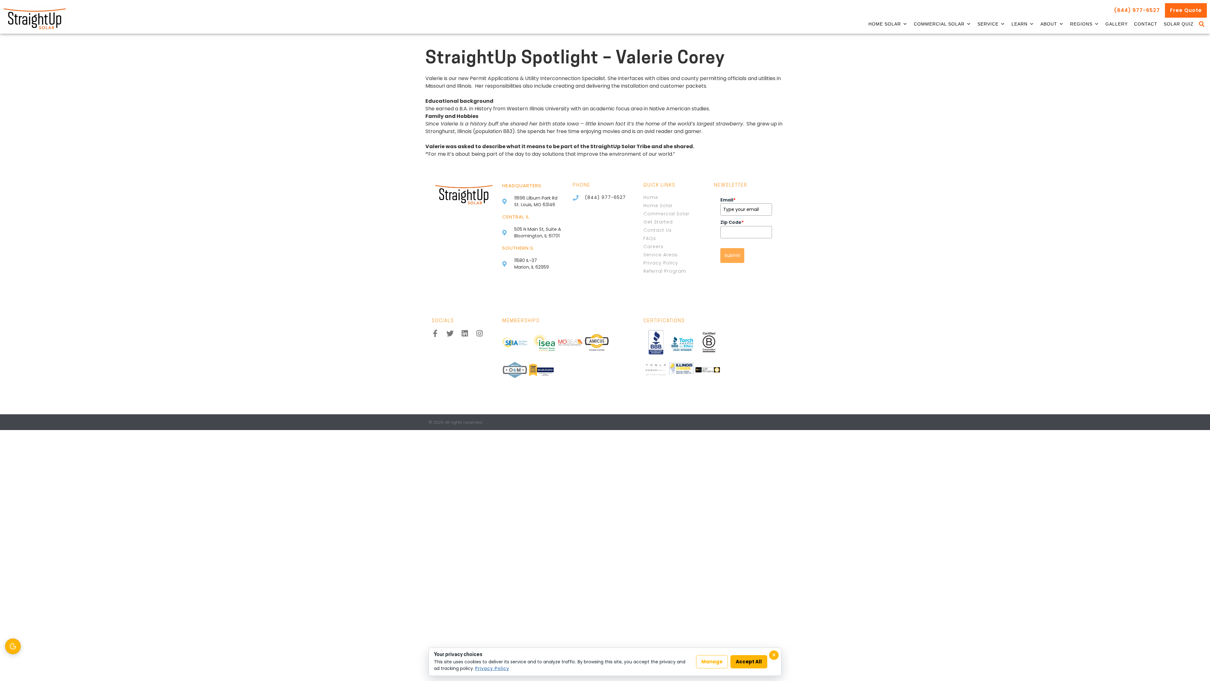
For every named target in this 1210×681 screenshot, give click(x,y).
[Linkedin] (465, 333)
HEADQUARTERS (521, 185)
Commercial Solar (939, 23)
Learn (1019, 23)
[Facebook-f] (435, 333)
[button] (1202, 24)
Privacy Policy (492, 668)
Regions (1081, 23)
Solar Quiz (1179, 23)
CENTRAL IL (515, 216)
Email (727, 200)
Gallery (1116, 23)
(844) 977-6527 (1137, 10)
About (1048, 23)
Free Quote (1186, 10)
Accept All (749, 661)
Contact (1145, 23)
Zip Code (732, 222)
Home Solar (884, 23)
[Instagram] (479, 333)
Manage (712, 661)
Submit (732, 255)
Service (988, 23)
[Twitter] (450, 333)
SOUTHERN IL (518, 248)
